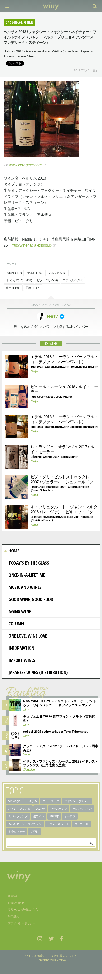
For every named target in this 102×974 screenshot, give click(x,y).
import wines (22, 660)
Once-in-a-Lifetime (27, 575)
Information (21, 648)
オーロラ (69, 816)
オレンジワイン (82, 808)
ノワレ (34, 831)
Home (14, 550)
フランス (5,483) (73, 280)
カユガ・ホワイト (58, 824)
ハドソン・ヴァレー (77, 801)
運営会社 (13, 896)
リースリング (59, 808)
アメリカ (31, 801)
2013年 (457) (14, 273)
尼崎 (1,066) (32, 287)
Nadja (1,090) (35, 273)
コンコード (81, 824)
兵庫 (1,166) (13, 287)
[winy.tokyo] (51, 6)
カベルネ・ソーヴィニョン (24, 824)
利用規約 (13, 916)
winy (25, 709)
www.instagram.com (25, 165)
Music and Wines (25, 587)
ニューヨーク (50, 801)
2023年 (54, 816)
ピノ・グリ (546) (47, 280)
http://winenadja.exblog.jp (31, 245)
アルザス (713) (57, 273)
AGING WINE (20, 611)
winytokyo (14, 801)
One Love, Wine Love (28, 636)
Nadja (34, 371)
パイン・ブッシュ (19, 808)
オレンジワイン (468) (19, 280)
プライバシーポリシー (21, 923)
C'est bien (29, 769)
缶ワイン (38, 816)
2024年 (40, 808)
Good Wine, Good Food (31, 599)
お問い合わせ (16, 903)
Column (16, 623)
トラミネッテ (16, 831)
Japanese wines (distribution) (38, 672)
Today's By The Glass (29, 563)
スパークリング (18, 816)
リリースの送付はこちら (23, 909)
